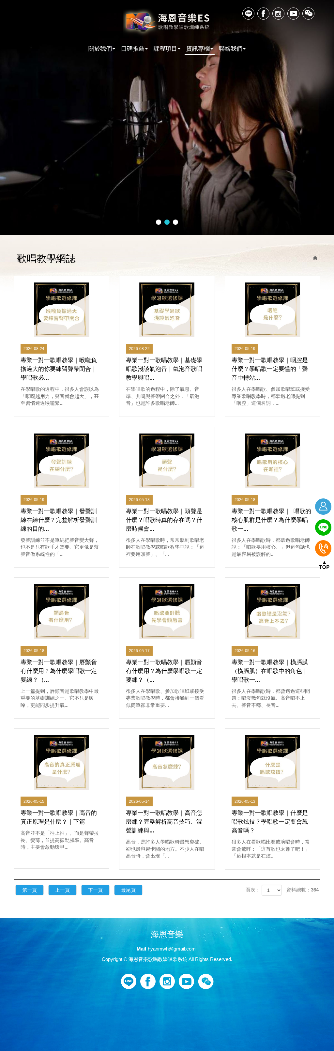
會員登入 (324, 506)
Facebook (263, 13)
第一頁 (29, 890)
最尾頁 (128, 890)
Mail (141, 949)
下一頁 (95, 890)
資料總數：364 (302, 889)
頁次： (253, 889)
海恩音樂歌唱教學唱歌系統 (167, 22)
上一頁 (62, 890)
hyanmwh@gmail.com (172, 949)
